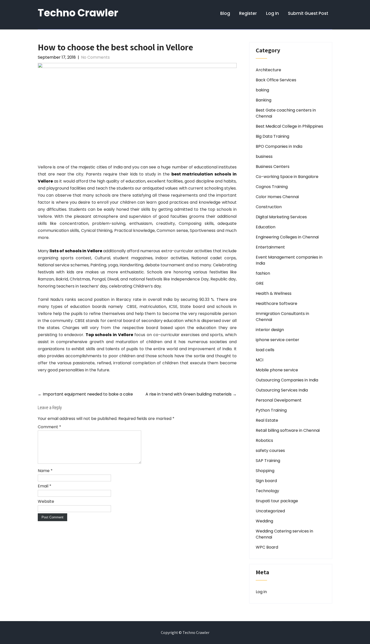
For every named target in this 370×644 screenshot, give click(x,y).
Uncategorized (270, 511)
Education (265, 227)
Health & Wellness (273, 293)
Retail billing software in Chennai (288, 430)
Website (46, 501)
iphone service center (277, 340)
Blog (225, 13)
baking (262, 90)
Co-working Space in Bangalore (287, 177)
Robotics (264, 440)
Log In (272, 13)
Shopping (265, 471)
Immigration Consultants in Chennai (282, 317)
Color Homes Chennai (277, 197)
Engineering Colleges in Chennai (287, 237)
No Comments (95, 57)
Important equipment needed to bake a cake (85, 394)
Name (45, 471)
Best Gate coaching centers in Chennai (286, 113)
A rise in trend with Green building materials (191, 394)
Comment (49, 427)
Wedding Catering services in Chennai (284, 534)
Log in (261, 592)
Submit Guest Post (308, 13)
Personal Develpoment (279, 400)
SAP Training (268, 460)
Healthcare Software (276, 303)
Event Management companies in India (289, 260)
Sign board (266, 481)
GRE (260, 283)
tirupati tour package (277, 501)
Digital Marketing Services (281, 217)
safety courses (270, 450)
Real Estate (267, 420)
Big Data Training (272, 136)
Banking (263, 100)
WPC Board (267, 547)
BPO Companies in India (279, 146)
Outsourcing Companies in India (287, 380)
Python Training (271, 410)
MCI (259, 360)
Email (44, 486)
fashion (263, 273)
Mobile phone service (277, 370)
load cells (265, 350)
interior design (270, 330)
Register (248, 13)
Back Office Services (276, 80)
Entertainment (270, 247)
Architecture (268, 70)
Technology (267, 491)
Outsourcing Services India (282, 390)
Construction (269, 207)
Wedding (264, 521)
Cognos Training (272, 187)
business (264, 156)
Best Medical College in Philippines (289, 126)
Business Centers (272, 166)
